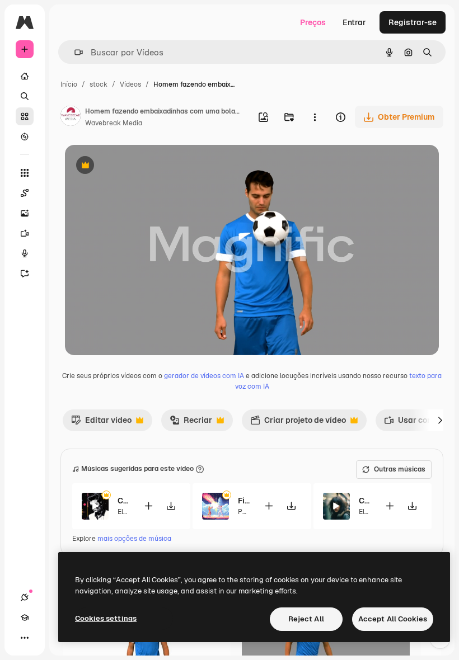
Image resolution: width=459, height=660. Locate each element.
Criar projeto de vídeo (298, 423)
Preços (313, 22)
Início (68, 84)
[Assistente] (25, 273)
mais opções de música (134, 538)
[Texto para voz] (25, 253)
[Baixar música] (171, 506)
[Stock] (25, 116)
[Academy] (25, 617)
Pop (244, 511)
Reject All (306, 619)
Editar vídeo (101, 423)
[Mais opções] (314, 117)
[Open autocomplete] (74, 52)
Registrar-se (412, 22)
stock (98, 84)
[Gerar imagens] (25, 213)
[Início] (25, 76)
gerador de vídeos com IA (204, 375)
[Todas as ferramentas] (25, 173)
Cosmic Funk (123, 501)
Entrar (354, 22)
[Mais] (25, 638)
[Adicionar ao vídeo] (148, 506)
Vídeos (130, 84)
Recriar (191, 423)
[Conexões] (25, 597)
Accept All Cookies (392, 619)
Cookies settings (106, 618)
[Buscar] (25, 96)
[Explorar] (25, 136)
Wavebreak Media (113, 123)
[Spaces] (25, 193)
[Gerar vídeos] (25, 233)
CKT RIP (365, 501)
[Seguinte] (440, 420)
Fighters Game (244, 501)
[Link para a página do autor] (70, 117)
